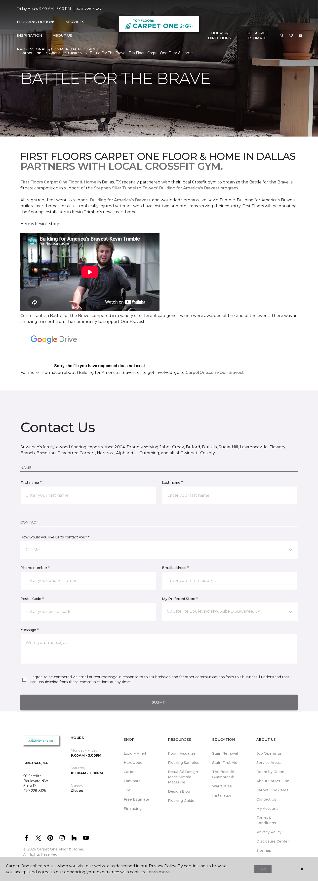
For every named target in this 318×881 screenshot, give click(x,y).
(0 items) (300, 35)
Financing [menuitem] (133, 808)
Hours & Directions (219, 35)
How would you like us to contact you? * (54, 537)
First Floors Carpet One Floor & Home (58, 182)
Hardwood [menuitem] (133, 762)
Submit (159, 702)
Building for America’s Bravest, (120, 200)
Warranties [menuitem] (222, 786)
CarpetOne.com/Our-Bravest (215, 372)
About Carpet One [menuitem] (272, 781)
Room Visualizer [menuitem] (182, 753)
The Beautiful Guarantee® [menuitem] (224, 774)
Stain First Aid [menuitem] (224, 762)
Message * (29, 630)
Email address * (175, 567)
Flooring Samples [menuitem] (183, 762)
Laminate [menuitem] (132, 781)
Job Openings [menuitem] (269, 753)
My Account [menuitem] (267, 808)
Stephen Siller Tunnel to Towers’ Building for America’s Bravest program (166, 188)
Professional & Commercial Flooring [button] (57, 49)
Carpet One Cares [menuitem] (272, 790)
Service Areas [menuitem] (268, 762)
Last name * (172, 482)
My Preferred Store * (180, 598)
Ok (263, 869)
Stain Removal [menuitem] (225, 753)
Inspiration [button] (29, 35)
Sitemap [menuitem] (263, 850)
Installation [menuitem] (222, 795)
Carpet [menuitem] (130, 772)
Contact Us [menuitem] (266, 799)
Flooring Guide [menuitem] (181, 800)
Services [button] (75, 22)
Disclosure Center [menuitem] (272, 841)
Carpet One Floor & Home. (60, 849)
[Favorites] (291, 35)
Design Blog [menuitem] (179, 791)
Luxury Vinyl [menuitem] (135, 753)
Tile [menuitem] (127, 790)
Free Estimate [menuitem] (136, 799)
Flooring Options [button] (36, 22)
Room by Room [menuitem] (270, 772)
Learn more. (158, 872)
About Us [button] (62, 35)
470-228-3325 (89, 9)
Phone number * (34, 567)
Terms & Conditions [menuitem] (266, 820)
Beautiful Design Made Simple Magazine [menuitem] (183, 777)
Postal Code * (31, 598)
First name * (30, 482)
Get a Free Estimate (257, 35)
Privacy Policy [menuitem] (268, 832)
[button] (281, 35)
